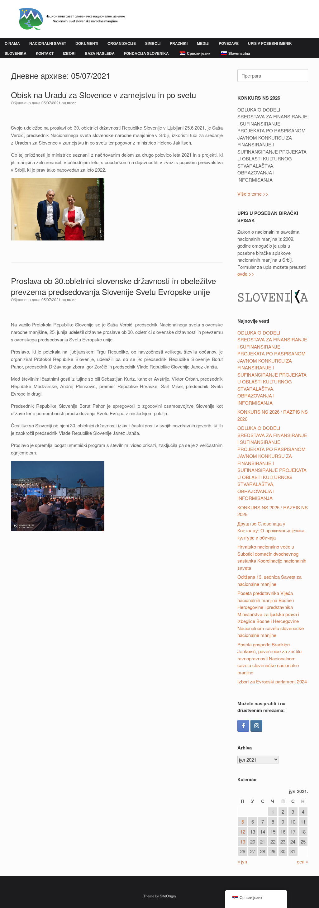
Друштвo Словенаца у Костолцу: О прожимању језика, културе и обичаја (271, 530)
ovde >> (245, 273)
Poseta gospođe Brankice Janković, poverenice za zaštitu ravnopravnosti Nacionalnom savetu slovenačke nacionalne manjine (269, 658)
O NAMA (12, 43)
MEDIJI (203, 43)
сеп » (302, 861)
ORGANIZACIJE (121, 43)
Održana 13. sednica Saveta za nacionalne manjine (269, 580)
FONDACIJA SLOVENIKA (146, 53)
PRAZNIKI (179, 43)
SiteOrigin (168, 895)
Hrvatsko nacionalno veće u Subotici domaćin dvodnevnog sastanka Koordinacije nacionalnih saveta (271, 557)
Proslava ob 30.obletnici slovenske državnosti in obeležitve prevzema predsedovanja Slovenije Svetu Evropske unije (113, 286)
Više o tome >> (253, 193)
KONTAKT (45, 53)
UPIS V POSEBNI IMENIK (270, 43)
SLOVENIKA (15, 53)
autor (71, 102)
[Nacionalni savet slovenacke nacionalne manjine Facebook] (243, 726)
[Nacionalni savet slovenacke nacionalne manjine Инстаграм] (256, 726)
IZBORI (69, 53)
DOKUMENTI (86, 43)
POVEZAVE (229, 43)
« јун (242, 861)
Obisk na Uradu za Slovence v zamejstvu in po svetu (103, 94)
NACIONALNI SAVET (47, 43)
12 (242, 831)
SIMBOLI (152, 43)
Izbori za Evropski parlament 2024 (272, 681)
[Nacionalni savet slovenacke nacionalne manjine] (69, 19)
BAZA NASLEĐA (100, 53)
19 (242, 841)
